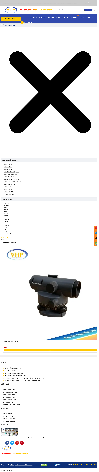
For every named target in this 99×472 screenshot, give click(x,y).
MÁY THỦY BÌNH (9, 169)
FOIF (5, 229)
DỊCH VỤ (58, 17)
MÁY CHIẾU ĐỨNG (9, 189)
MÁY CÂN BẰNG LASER (11, 174)
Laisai (6, 217)
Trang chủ (33, 17)
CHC (5, 223)
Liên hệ (82, 17)
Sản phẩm (51, 17)
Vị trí (96, 245)
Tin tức (66, 17)
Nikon (5, 207)
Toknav (6, 209)
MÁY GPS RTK (8, 167)
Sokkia (6, 215)
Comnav (6, 203)
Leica (5, 227)
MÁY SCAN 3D (8, 164)
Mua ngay (51, 350)
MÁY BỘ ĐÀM (8, 187)
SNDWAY (6, 225)
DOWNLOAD (90, 17)
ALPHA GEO (7, 233)
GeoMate (6, 219)
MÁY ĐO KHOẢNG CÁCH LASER (13, 182)
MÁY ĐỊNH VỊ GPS (9, 184)
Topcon (6, 211)
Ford (5, 231)
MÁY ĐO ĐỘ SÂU (9, 192)
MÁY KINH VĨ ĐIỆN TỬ (10, 177)
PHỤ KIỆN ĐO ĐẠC (9, 194)
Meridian (6, 205)
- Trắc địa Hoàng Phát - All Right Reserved (21, 465)
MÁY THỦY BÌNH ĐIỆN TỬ (11, 179)
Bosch (6, 221)
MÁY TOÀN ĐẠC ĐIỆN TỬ (11, 172)
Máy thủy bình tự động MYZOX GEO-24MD (11, 341)
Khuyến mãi (74, 17)
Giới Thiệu (42, 17)
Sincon (6, 213)
